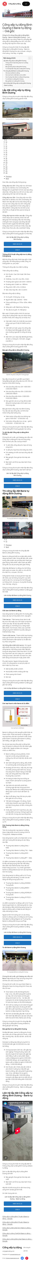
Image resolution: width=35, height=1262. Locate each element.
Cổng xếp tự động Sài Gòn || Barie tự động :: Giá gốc (17, 1229)
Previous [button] (9, 176)
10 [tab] (6, 142)
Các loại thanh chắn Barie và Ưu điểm (15, 75)
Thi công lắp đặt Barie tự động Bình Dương (16, 71)
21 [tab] (6, 165)
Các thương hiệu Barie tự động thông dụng (17, 77)
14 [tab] (6, 150)
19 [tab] (6, 160)
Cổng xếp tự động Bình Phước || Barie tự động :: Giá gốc (15, 1223)
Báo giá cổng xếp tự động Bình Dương (15, 66)
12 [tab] (6, 146)
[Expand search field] (26, 4)
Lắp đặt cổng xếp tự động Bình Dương (14, 61)
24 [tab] (6, 171)
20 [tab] (6, 163)
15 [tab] (6, 152)
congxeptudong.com (15, 1254)
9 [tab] (6, 140)
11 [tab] (6, 144)
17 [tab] (6, 156)
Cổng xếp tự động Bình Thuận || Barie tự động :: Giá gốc (15, 1217)
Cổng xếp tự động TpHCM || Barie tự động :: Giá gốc (16, 1234)
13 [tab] (6, 148)
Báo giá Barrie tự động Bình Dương (14, 81)
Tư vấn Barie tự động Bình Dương (14, 79)
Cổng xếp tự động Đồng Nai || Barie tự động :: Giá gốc (17, 1240)
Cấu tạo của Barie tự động (12, 73)
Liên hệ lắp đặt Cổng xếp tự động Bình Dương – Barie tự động (17, 84)
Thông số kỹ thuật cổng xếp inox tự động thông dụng (16, 63)
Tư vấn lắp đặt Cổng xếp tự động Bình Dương (17, 68)
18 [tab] (6, 158)
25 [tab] (6, 173)
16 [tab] (6, 154)
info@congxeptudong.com (12, 1258)
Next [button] (7, 178)
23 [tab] (6, 169)
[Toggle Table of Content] (29, 58)
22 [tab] (6, 167)
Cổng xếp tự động (14, 4)
